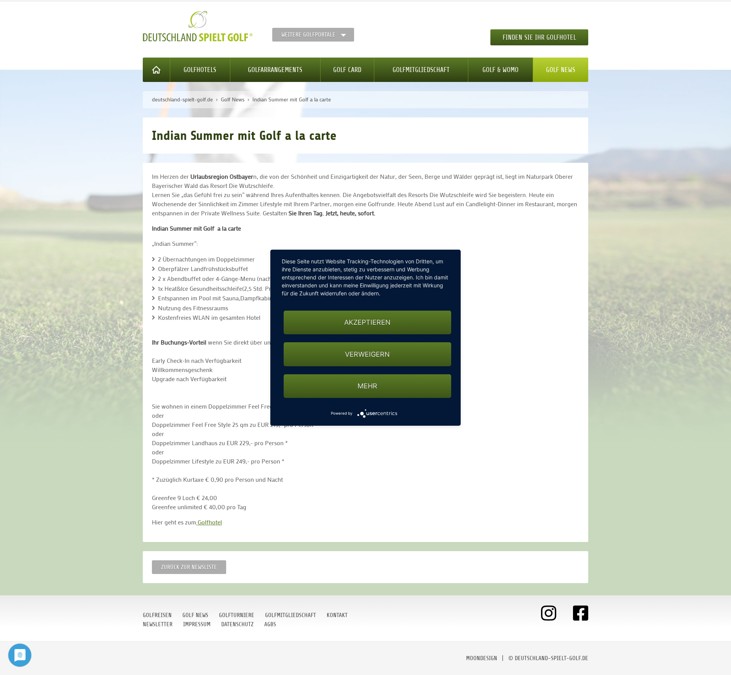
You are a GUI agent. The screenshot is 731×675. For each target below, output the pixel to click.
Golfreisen (157, 615)
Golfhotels (200, 70)
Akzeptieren (367, 322)
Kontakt (337, 615)
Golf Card (347, 70)
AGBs (270, 624)
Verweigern (367, 354)
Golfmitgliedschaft (421, 70)
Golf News (560, 70)
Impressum (197, 624)
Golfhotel (209, 522)
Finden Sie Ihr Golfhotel (539, 37)
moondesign (481, 658)
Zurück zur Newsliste (189, 567)
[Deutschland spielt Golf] (197, 26)
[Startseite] (156, 70)
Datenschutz (237, 624)
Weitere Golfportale (308, 34)
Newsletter (157, 624)
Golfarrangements (275, 70)
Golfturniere (236, 615)
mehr (367, 386)
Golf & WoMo (500, 70)
